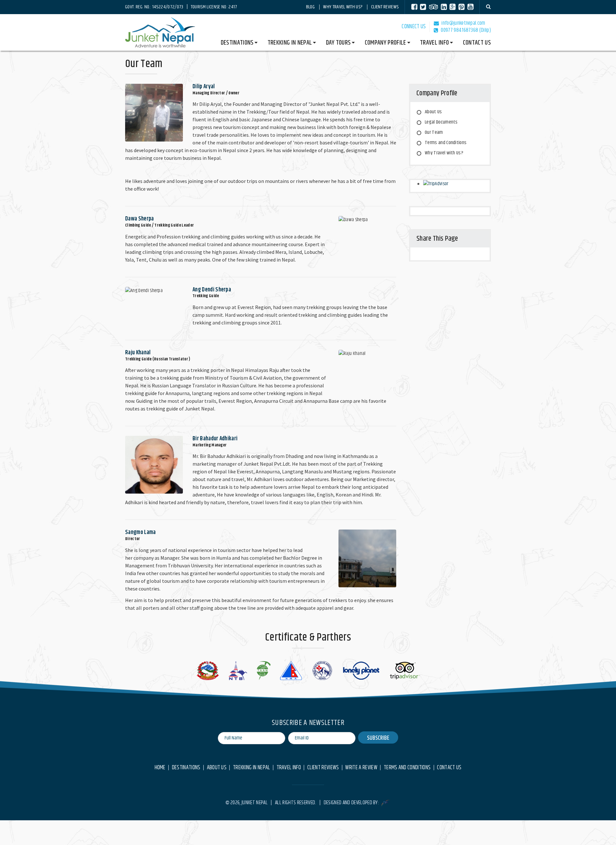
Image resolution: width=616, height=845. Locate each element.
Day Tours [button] (338, 43)
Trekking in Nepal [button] (290, 43)
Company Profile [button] (385, 43)
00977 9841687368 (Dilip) (466, 30)
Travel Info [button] (434, 43)
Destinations (186, 767)
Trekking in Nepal (251, 767)
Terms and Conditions (445, 143)
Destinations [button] (237, 43)
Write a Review (361, 767)
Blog (310, 7)
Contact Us (477, 43)
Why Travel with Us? (343, 7)
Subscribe (378, 738)
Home (160, 767)
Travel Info (289, 767)
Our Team (434, 132)
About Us (433, 112)
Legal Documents (441, 122)
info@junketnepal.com (463, 23)
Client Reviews (384, 7)
